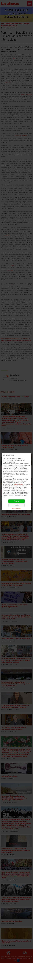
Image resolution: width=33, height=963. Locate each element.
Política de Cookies (18, 484)
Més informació (16, 508)
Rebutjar (16, 505)
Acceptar (16, 501)
